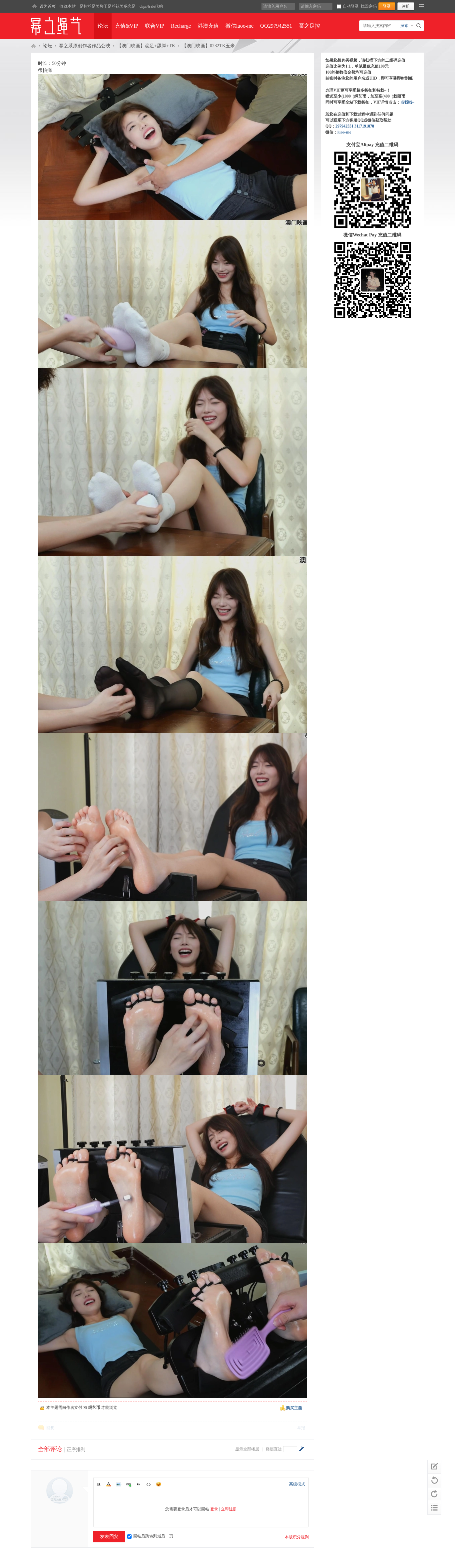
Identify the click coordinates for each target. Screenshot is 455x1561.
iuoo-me (344, 132)
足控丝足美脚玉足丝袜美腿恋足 (108, 6)
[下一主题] (434, 1494)
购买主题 (294, 1407)
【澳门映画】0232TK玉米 (208, 45)
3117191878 (364, 126)
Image (118, 1484)
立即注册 (229, 1509)
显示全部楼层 (247, 1449)
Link (128, 1484)
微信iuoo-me (239, 26)
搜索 (404, 25)
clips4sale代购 (151, 6)
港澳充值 (208, 26)
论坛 (103, 26)
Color (108, 1484)
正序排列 (76, 1449)
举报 (301, 1427)
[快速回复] (434, 1467)
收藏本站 (68, 6)
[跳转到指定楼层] (301, 1448)
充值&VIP (126, 26)
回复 (50, 1427)
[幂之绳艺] (34, 6)
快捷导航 (421, 6)
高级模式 (297, 1484)
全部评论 (50, 1449)
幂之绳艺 (33, 46)
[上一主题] (434, 1480)
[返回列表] (434, 1508)
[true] (419, 26)
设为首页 (48, 6)
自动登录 (351, 6)
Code (148, 1484)
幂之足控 (309, 26)
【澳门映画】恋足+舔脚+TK (146, 45)
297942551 (344, 126)
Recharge (181, 26)
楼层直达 (274, 1449)
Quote (138, 1484)
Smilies (158, 1484)
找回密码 (369, 6)
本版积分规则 (297, 1537)
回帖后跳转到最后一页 (153, 1536)
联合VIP (154, 26)
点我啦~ (407, 102)
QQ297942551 (276, 26)
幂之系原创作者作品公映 (84, 45)
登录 (214, 1509)
